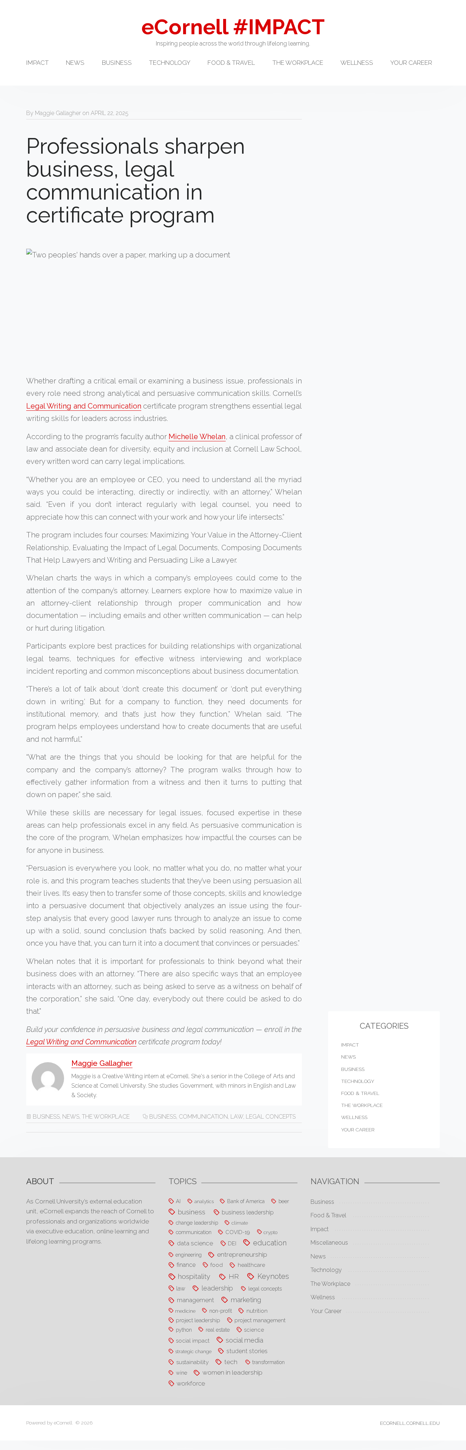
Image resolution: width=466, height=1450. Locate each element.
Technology (169, 63)
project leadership (198, 1320)
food (216, 1265)
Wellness (356, 63)
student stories (247, 1351)
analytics (204, 1201)
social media (244, 1340)
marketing (246, 1300)
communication (203, 1116)
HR (234, 1276)
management (195, 1300)
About (40, 1181)
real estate (218, 1330)
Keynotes (273, 1276)
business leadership (248, 1212)
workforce (191, 1383)
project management (259, 1320)
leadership (217, 1288)
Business (117, 63)
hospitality (194, 1276)
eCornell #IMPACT (233, 27)
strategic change (193, 1351)
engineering (188, 1255)
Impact (37, 63)
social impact (192, 1340)
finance (186, 1264)
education (270, 1243)
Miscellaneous (329, 1242)
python (184, 1330)
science (254, 1330)
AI (178, 1201)
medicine (185, 1311)
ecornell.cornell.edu (410, 1423)
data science (195, 1243)
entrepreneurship (242, 1254)
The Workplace (297, 63)
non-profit (220, 1311)
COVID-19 (237, 1232)
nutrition (257, 1310)
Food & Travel (231, 63)
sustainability (192, 1362)
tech (230, 1362)
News (75, 63)
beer (284, 1201)
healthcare (251, 1264)
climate (240, 1223)
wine (181, 1373)
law (236, 1116)
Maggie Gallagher (58, 113)
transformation (268, 1362)
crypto (270, 1232)
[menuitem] (46, 67)
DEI (232, 1243)
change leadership (197, 1223)
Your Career (411, 63)
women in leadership (232, 1372)
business (162, 1116)
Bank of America (245, 1201)
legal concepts (271, 1116)
